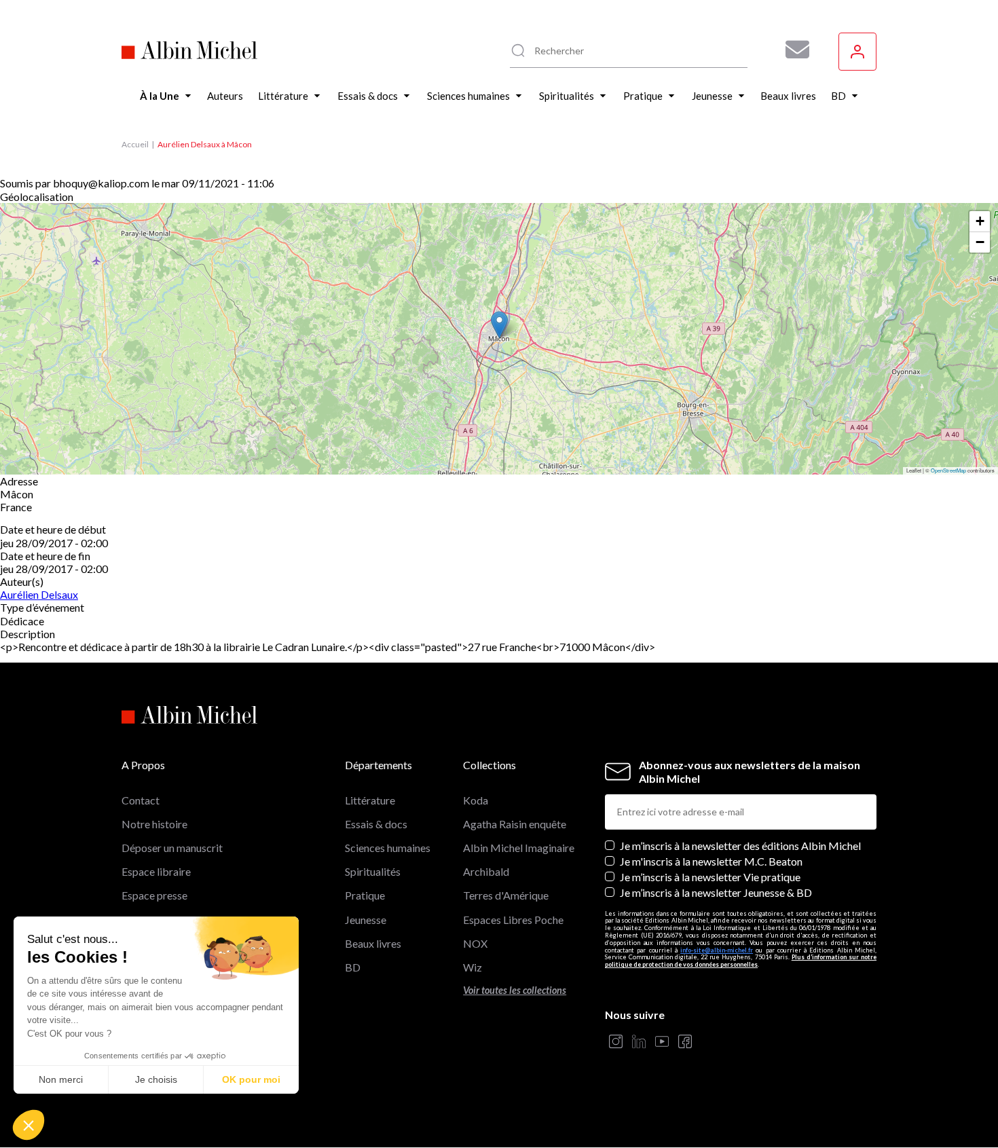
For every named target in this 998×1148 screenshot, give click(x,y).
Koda (475, 800)
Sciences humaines (387, 847)
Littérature (370, 800)
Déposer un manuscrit (172, 847)
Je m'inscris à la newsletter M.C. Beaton (711, 861)
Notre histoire (154, 823)
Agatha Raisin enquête (514, 823)
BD (353, 967)
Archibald (486, 871)
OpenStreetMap (948, 470)
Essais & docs (376, 823)
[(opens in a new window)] (616, 1042)
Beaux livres (373, 943)
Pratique (365, 895)
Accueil (135, 144)
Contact (141, 800)
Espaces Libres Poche (513, 919)
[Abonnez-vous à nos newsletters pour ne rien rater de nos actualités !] (792, 49)
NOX (475, 943)
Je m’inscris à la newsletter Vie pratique (710, 876)
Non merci (61, 1079)
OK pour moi (251, 1079)
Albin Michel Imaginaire (518, 847)
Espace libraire (156, 871)
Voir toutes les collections (514, 990)
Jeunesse (365, 919)
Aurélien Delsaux (39, 594)
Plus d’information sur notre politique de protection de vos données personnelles (740, 960)
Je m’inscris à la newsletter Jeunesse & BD (716, 892)
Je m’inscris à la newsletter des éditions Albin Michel (740, 845)
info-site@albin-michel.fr (716, 950)
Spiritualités (373, 871)
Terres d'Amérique (506, 895)
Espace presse (154, 895)
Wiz (472, 967)
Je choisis (156, 1079)
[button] (28, 1125)
